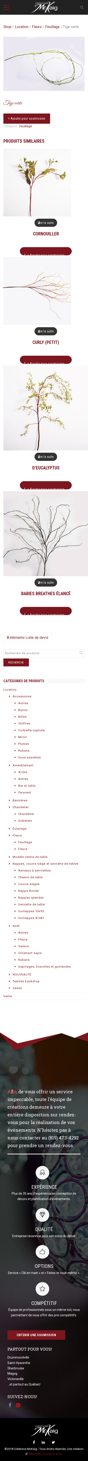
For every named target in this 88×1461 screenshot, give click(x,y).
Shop (7, 27)
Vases (17, 988)
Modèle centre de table (30, 857)
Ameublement (23, 765)
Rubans (24, 750)
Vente (7, 996)
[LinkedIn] (43, 1442)
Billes (22, 716)
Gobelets (25, 820)
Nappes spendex (31, 897)
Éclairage (20, 828)
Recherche (16, 662)
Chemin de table (30, 877)
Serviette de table (31, 904)
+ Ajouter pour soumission (26, 118)
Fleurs (37, 27)
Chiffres (24, 723)
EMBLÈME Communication (45, 1454)
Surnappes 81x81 (31, 918)
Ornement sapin (30, 953)
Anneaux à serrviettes (34, 870)
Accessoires (22, 696)
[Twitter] (53, 1442)
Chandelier (21, 807)
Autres (23, 703)
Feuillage (52, 27)
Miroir (22, 737)
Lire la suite (46, 223)
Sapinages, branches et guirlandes (44, 966)
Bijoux (23, 710)
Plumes (23, 744)
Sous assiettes (29, 757)
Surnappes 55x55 (31, 911)
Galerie (23, 946)
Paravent (24, 792)
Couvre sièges (29, 884)
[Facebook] (34, 1442)
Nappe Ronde (28, 891)
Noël (16, 926)
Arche (22, 772)
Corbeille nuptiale (31, 730)
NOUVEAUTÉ (22, 974)
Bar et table (27, 785)
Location (21, 27)
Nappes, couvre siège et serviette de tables (46, 863)
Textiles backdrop (26, 981)
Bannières (20, 800)
